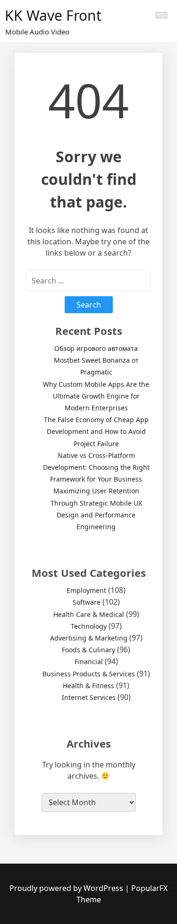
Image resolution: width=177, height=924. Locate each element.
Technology (89, 626)
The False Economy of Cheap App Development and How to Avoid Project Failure (96, 431)
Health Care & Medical (88, 614)
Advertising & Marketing (88, 637)
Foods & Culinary (88, 649)
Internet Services (89, 697)
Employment (86, 590)
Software (87, 602)
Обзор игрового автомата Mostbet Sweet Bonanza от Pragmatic (96, 360)
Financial (89, 661)
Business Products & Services (88, 673)
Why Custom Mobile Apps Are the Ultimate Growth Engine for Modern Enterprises (96, 396)
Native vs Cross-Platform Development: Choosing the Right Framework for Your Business (96, 467)
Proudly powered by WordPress (67, 888)
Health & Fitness (88, 685)
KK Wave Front (53, 15)
